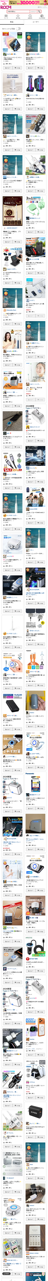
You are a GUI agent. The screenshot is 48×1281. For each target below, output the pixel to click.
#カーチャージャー (15, 1095)
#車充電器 (6, 1095)
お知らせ (30, 16)
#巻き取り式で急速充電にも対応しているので (35, 593)
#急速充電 (6, 1097)
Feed (6, 16)
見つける (18, 16)
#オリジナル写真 (8, 931)
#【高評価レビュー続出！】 (13, 1263)
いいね (18, 67)
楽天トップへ (42, 7)
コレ (8, 67)
